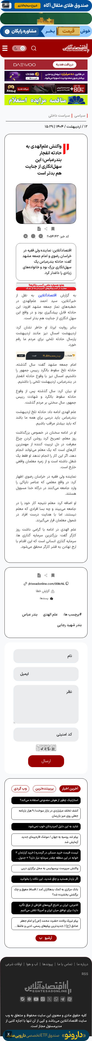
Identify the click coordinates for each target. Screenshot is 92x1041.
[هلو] (46, 286)
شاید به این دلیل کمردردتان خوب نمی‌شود (53, 826)
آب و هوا (32, 964)
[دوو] (46, 64)
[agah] (46, 5)
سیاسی (79, 115)
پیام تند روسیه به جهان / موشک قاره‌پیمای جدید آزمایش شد (49, 840)
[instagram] (43, 999)
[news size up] (25, 236)
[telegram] (63, 999)
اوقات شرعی (13, 964)
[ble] (22, 999)
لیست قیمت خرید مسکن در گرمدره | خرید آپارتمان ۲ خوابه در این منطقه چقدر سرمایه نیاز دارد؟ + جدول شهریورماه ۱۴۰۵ (47, 856)
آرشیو (48, 938)
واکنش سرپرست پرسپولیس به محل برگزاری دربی (49, 868)
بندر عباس (30, 614)
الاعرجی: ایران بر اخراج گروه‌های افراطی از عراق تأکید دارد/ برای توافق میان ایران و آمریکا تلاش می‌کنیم (48, 908)
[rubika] (29, 999)
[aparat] (69, 999)
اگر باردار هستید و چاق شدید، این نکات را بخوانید (49, 879)
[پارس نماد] (46, 100)
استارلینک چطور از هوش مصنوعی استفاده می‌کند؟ (49, 800)
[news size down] (41, 236)
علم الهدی (50, 614)
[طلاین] (46, 76)
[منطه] (46, 88)
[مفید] (46, 1035)
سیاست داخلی (59, 115)
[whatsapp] (56, 999)
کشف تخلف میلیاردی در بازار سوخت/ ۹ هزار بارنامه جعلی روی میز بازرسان (48, 813)
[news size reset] (33, 236)
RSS (85, 974)
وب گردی (20, 788)
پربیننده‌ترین (44, 788)
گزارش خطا (43, 591)
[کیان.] (46, 31)
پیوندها (47, 964)
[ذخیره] (53, 228)
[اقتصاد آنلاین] (76, 48)
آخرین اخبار (70, 788)
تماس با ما (64, 964)
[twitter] (49, 999)
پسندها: (44, 598)
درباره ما (82, 964)
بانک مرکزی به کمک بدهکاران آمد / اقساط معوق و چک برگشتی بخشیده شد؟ (46, 892)
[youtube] (36, 999)
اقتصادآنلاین (47, 295)
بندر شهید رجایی (69, 625)
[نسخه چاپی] (39, 228)
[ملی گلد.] (46, 18)
